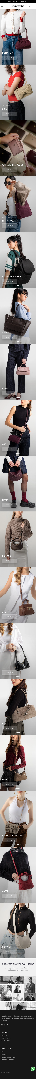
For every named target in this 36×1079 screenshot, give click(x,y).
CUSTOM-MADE (5, 1038)
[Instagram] (4, 1024)
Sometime (7, 1072)
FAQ (2, 1051)
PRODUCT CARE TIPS (7, 1060)
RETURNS (4, 1054)
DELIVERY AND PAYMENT (8, 1057)
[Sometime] (18, 6)
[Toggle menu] (2, 6)
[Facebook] (2, 1024)
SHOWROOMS (5, 1041)
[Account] (30, 6)
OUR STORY (4, 1035)
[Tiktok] (7, 1024)
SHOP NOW (9, 59)
